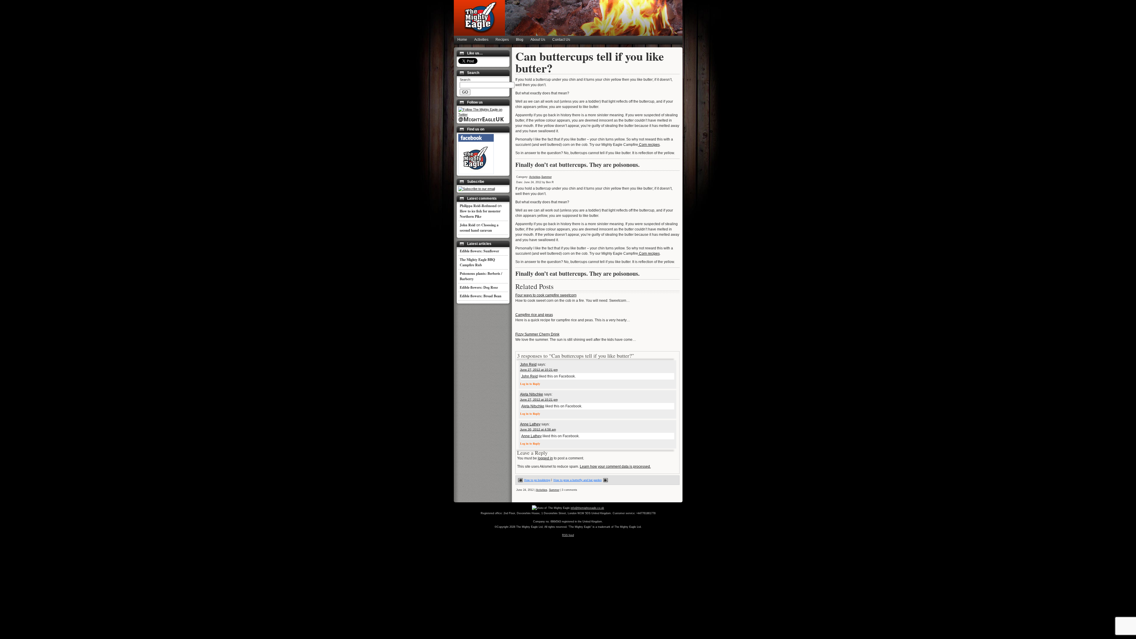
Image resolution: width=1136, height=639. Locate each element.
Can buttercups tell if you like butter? (589, 62)
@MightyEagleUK (481, 119)
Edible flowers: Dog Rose (479, 287)
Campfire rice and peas (534, 315)
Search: (465, 79)
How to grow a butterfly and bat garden (578, 480)
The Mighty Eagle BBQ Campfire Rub (477, 262)
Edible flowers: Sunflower (479, 251)
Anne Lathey (530, 424)
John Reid (528, 364)
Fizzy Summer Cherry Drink (537, 334)
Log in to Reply (530, 384)
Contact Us (561, 40)
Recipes (502, 40)
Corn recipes (649, 145)
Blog (519, 40)
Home (462, 40)
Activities (481, 40)
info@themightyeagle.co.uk (587, 507)
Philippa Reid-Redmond (478, 205)
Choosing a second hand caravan (479, 227)
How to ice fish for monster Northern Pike (480, 214)
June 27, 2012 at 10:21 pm (539, 369)
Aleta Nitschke (531, 394)
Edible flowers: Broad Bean (480, 295)
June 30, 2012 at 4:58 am (538, 429)
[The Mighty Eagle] (476, 173)
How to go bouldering (537, 480)
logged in (545, 458)
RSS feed (568, 535)
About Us (537, 40)
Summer (546, 176)
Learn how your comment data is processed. (615, 466)
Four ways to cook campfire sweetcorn (546, 295)
